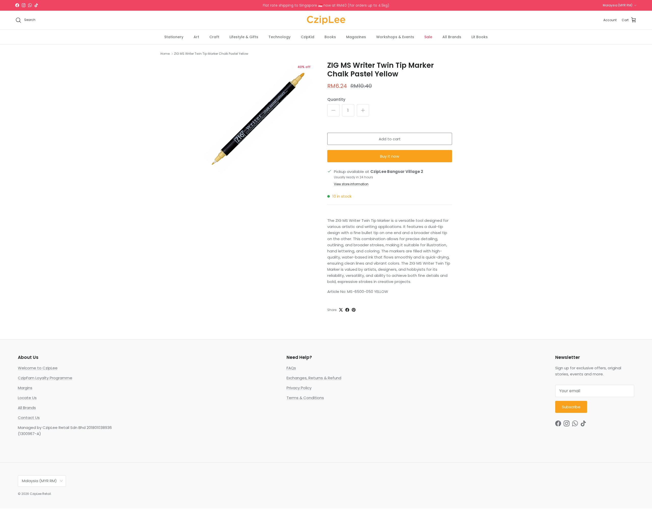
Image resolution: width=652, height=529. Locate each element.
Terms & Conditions (305, 397)
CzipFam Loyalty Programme (45, 378)
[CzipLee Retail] (326, 20)
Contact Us (29, 417)
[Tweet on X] (341, 310)
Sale (428, 36)
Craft (214, 36)
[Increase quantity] (363, 110)
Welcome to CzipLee (38, 368)
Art (196, 36)
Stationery (173, 36)
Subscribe (571, 407)
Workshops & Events (395, 36)
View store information (351, 184)
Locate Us (27, 397)
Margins (25, 387)
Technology (279, 36)
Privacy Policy (299, 387)
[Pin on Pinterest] (354, 310)
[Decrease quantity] (333, 110)
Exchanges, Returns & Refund (314, 378)
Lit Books (479, 36)
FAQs (291, 368)
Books (330, 36)
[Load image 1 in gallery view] (258, 119)
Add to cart (390, 139)
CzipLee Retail (40, 494)
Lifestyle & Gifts (243, 36)
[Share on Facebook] (347, 310)
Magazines (356, 36)
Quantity (336, 99)
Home (165, 53)
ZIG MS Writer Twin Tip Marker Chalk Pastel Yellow (211, 53)
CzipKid (307, 36)
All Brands (451, 36)
